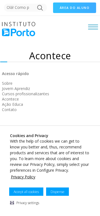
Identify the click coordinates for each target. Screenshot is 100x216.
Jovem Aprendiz (16, 88)
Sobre (7, 83)
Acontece (10, 99)
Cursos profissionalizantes (25, 93)
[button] (24, 202)
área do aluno (75, 8)
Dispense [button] (57, 191)
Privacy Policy (23, 176)
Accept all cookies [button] (26, 191)
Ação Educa (12, 104)
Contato (9, 109)
